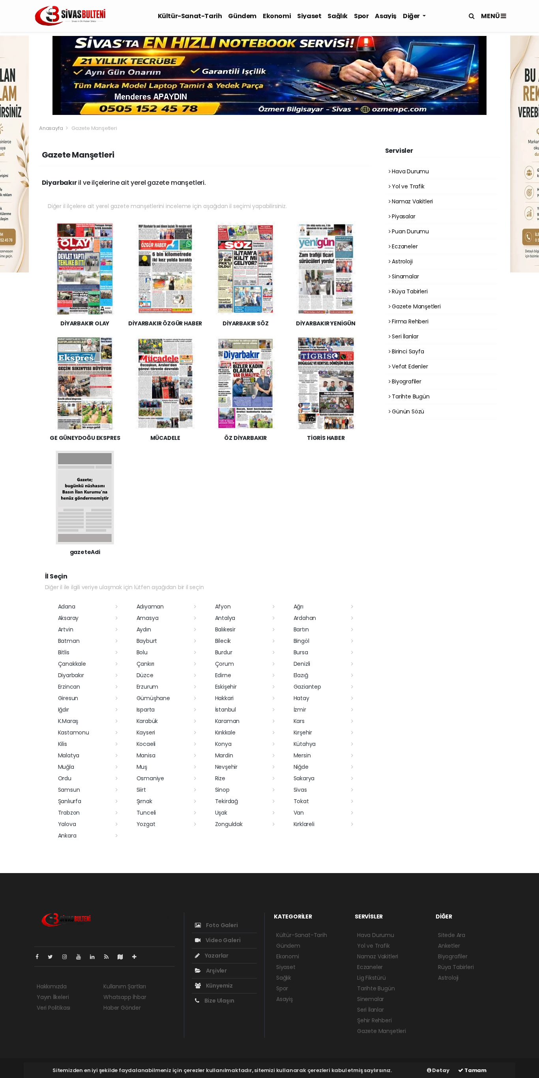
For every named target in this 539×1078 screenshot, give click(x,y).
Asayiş (386, 16)
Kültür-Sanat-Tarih (190, 16)
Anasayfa (51, 128)
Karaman (227, 721)
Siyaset (309, 16)
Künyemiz (219, 986)
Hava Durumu (409, 171)
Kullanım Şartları (124, 986)
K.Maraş (68, 721)
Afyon (223, 606)
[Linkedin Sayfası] (95, 957)
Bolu (142, 652)
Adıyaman (150, 606)
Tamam (475, 1070)
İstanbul (225, 710)
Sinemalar (370, 999)
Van (299, 813)
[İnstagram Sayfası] (67, 957)
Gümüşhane (153, 698)
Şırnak (144, 801)
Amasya (148, 618)
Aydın (144, 629)
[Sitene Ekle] (137, 957)
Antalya (225, 618)
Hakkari (224, 698)
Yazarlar (216, 956)
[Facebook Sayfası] (40, 957)
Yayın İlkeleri (53, 997)
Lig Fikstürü (371, 978)
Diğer (412, 16)
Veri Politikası (53, 1008)
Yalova (67, 824)
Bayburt (147, 641)
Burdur (223, 652)
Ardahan (305, 618)
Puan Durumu (409, 231)
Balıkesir (225, 629)
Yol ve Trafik (407, 186)
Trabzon (69, 813)
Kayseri (146, 732)
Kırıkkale (225, 732)
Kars (299, 721)
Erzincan (69, 687)
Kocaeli (146, 744)
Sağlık (338, 16)
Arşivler (216, 971)
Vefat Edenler (409, 366)
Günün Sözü (407, 411)
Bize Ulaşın (218, 1001)
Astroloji (401, 261)
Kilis (62, 744)
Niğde (301, 767)
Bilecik (223, 641)
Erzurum (148, 687)
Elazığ (301, 675)
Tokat (301, 801)
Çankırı (146, 664)
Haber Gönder (122, 1008)
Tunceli (146, 813)
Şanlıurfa (69, 801)
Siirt (141, 790)
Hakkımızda (52, 986)
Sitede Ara (451, 935)
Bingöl (301, 641)
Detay (440, 1070)
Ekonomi (277, 16)
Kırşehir (303, 732)
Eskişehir (226, 687)
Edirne (223, 675)
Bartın (301, 629)
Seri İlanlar (404, 336)
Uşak (221, 813)
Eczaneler (403, 246)
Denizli (302, 664)
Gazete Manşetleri (415, 306)
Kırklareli (304, 824)
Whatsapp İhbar (124, 997)
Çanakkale (72, 664)
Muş (142, 767)
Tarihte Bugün (409, 396)
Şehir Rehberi (374, 1020)
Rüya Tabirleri (408, 291)
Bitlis (63, 652)
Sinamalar (404, 276)
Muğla (66, 767)
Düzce (145, 675)
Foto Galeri (221, 925)
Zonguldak (229, 824)
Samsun (69, 790)
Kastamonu (73, 732)
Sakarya (304, 778)
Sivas (300, 790)
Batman (69, 641)
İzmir (300, 710)
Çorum (224, 664)
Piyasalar (402, 216)
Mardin (224, 755)
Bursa (301, 652)
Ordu (64, 778)
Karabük (147, 721)
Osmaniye (150, 778)
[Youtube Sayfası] (81, 957)
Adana (66, 606)
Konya (223, 744)
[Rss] (109, 957)
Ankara (67, 835)
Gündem (242, 16)
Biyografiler (405, 381)
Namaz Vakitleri (411, 201)
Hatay (301, 698)
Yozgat (146, 824)
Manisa (146, 755)
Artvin (65, 629)
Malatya (69, 755)
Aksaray (68, 618)
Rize (220, 778)
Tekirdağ (226, 801)
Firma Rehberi (409, 321)
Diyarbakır (71, 675)
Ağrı (298, 606)
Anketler (449, 946)
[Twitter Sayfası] (53, 957)
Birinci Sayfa (407, 351)
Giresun (68, 698)
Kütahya (305, 744)
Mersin (302, 755)
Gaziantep (307, 687)
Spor (361, 16)
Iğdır (63, 710)
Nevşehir (226, 767)
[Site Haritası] (123, 957)
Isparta (146, 710)
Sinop (222, 790)
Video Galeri (222, 940)
